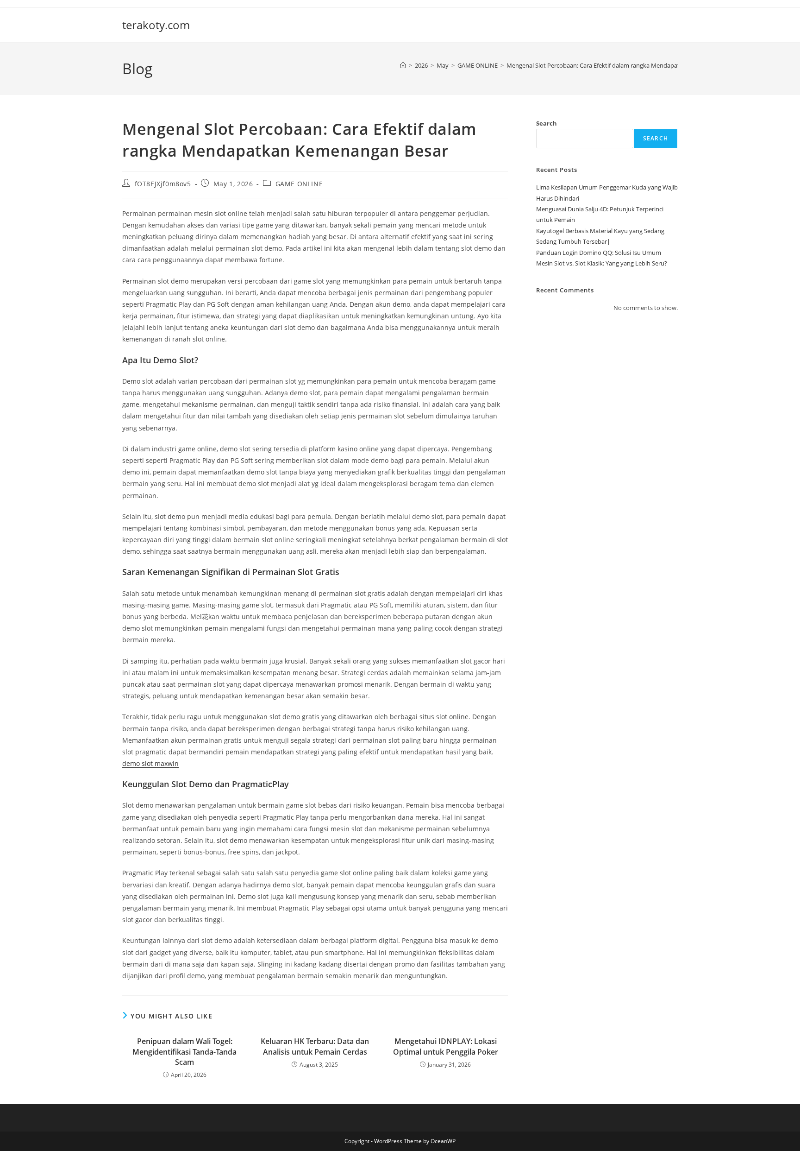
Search (546, 123)
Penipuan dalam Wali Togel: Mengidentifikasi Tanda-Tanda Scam (184, 1051)
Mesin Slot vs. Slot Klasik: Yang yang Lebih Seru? (601, 263)
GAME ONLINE (299, 183)
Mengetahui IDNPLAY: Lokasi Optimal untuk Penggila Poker (445, 1046)
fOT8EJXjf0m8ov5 (163, 183)
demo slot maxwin (150, 763)
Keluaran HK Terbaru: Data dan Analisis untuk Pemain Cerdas (315, 1046)
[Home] (403, 65)
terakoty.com (156, 24)
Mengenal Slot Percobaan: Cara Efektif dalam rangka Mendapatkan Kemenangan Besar (625, 65)
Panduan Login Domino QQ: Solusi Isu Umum (598, 252)
